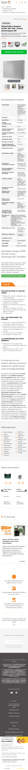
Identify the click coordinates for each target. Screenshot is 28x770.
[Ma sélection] (22, 2)
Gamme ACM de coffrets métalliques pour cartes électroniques (10, 541)
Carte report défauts (7, 490)
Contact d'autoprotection (21, 490)
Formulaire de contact (14, 716)
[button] (19, 2)
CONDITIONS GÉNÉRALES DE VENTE (14, 732)
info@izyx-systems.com (14, 713)
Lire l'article (22, 561)
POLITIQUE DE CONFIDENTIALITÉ (14, 735)
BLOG (14, 726)
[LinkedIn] (16, 692)
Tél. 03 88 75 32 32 (14, 710)
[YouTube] (11, 692)
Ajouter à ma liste (13, 52)
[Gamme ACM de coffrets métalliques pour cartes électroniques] (13, 530)
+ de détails (3, 38)
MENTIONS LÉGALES (14, 729)
